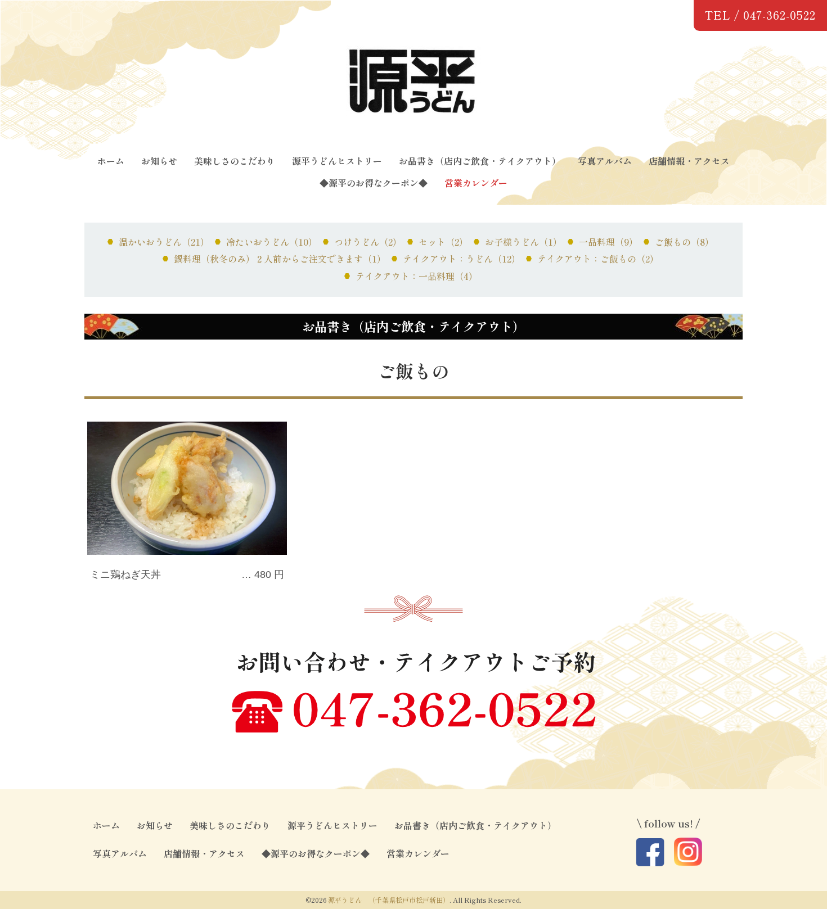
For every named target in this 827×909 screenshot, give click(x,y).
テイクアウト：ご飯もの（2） (598, 258)
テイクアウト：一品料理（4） (417, 276)
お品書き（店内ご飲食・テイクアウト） (480, 161)
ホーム (110, 161)
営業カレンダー (475, 182)
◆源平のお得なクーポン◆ (374, 182)
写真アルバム (605, 161)
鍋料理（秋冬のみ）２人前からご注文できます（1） (280, 258)
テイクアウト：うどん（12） (461, 258)
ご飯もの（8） (684, 241)
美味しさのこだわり (234, 161)
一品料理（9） (608, 241)
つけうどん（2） (368, 241)
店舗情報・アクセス (689, 161)
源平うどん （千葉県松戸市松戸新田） (389, 900)
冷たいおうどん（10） (271, 241)
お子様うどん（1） (523, 241)
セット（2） (443, 241)
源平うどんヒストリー (337, 161)
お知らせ (159, 161)
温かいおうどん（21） (164, 241)
